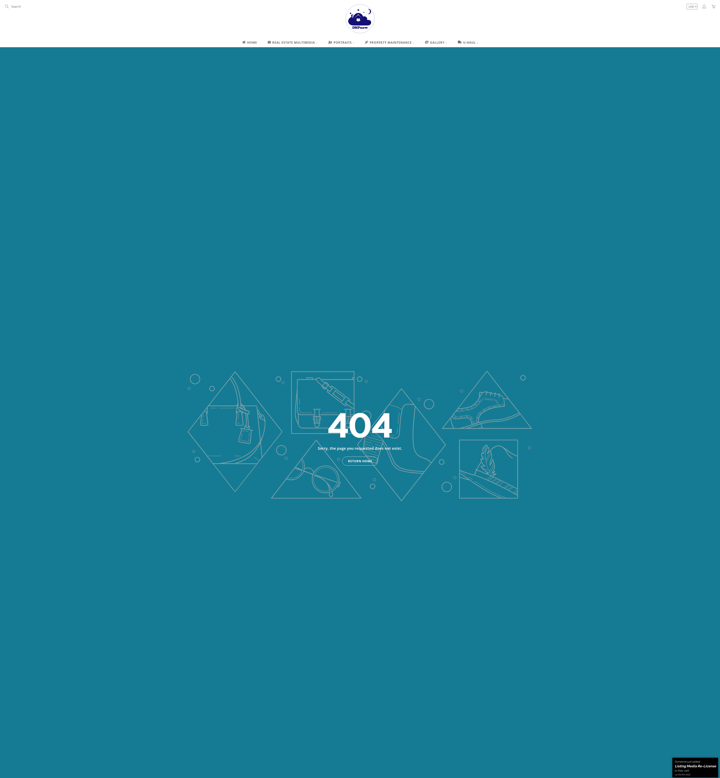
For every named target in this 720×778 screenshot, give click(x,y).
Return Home (360, 461)
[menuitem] (249, 42)
